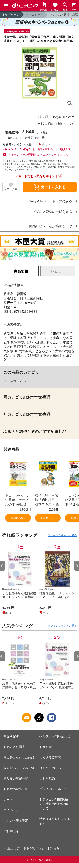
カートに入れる (50, 187)
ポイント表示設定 (16, 820)
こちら (54, 848)
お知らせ (46, 747)
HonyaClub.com (15, 381)
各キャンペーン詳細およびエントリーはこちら (38, 154)
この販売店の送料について (54, 124)
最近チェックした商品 (19, 757)
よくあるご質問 (50, 757)
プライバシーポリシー (55, 789)
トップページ (10, 14)
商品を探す (11, 736)
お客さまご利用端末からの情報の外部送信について (55, 804)
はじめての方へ (50, 768)
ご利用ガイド (13, 831)
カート (8, 799)
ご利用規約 (47, 778)
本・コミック (34, 14)
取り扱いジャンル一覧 (19, 768)
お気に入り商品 (14, 747)
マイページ (11, 810)
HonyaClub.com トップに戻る (50, 201)
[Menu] (5, 5)
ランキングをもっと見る (62, 535)
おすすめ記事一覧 (16, 789)
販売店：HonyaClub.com (56, 117)
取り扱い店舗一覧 (16, 778)
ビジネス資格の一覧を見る (52, 212)
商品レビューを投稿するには (50, 226)
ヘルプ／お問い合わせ (55, 736)
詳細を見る (18, 518)
